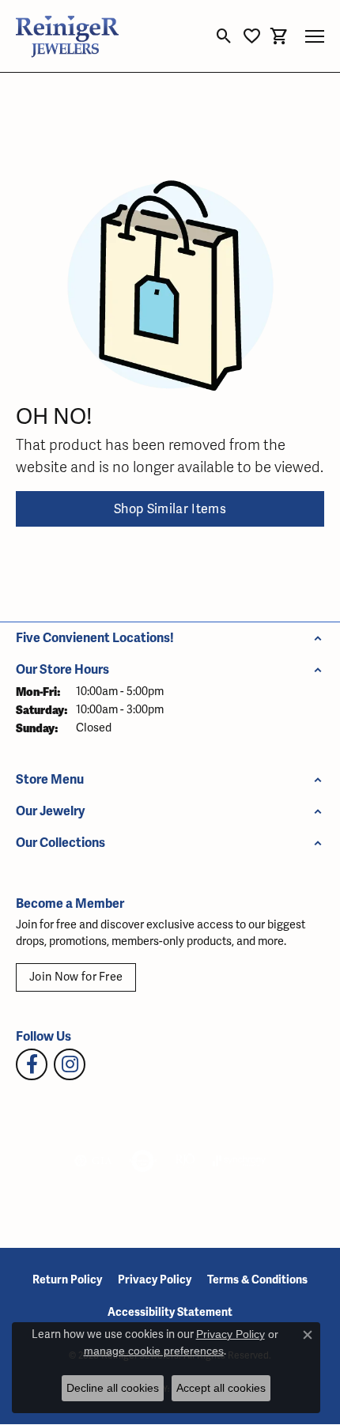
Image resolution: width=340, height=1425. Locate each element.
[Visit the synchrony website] (239, 1161)
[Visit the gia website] (93, 1161)
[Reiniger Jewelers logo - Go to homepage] (67, 36)
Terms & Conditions (257, 1280)
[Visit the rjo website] (185, 1161)
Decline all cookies (112, 1388)
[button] (224, 36)
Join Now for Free (76, 977)
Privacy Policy (154, 1280)
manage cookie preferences (154, 1350)
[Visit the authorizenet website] (142, 1161)
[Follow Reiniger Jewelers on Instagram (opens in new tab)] (69, 1064)
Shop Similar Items (170, 509)
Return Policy (67, 1280)
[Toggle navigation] (314, 36)
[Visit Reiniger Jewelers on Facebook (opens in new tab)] (31, 1064)
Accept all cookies (221, 1388)
